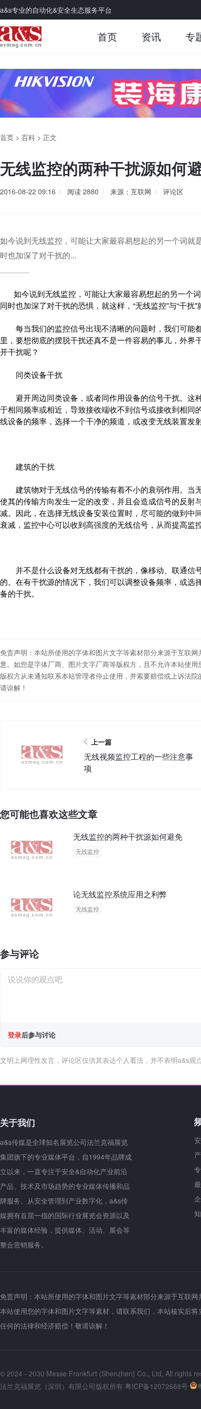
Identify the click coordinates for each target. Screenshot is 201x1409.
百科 (28, 137)
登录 (14, 1034)
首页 (107, 36)
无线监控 (87, 851)
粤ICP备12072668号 (156, 1386)
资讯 (151, 36)
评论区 (173, 191)
